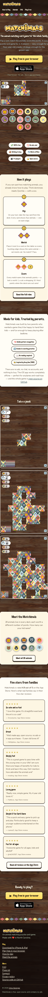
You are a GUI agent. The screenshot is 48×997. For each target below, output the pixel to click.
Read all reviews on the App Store (24, 864)
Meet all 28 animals (24, 658)
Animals (15, 9)
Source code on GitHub (12, 979)
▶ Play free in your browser (24, 59)
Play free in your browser (13, 951)
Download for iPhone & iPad (14, 947)
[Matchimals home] (11, 4)
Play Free (28, 9)
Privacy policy (8, 976)
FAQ (21, 9)
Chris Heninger (14, 988)
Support (6, 973)
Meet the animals (9, 957)
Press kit (6, 970)
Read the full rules (24, 294)
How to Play (6, 9)
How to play (7, 954)
